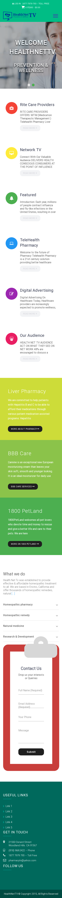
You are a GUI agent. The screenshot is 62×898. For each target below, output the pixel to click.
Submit (31, 752)
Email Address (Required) (26, 705)
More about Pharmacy (24, 429)
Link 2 (9, 811)
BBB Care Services (21, 486)
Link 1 (9, 806)
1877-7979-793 (29, 4)
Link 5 (9, 827)
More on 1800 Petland (24, 544)
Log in (17, 4)
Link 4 (9, 822)
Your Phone (24, 717)
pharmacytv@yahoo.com (22, 860)
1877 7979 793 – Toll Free (23, 855)
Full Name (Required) (30, 690)
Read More (29, 128)
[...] (13, 593)
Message (23, 730)
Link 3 (9, 816)
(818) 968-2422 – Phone (22, 850)
